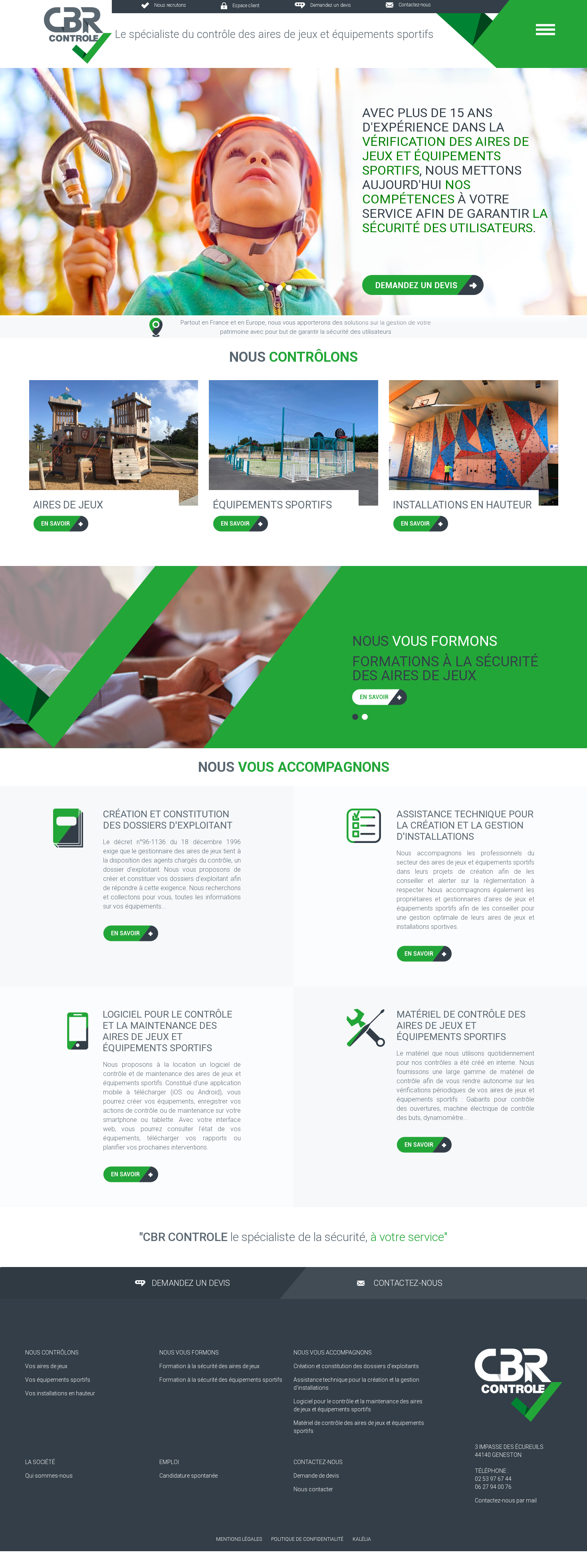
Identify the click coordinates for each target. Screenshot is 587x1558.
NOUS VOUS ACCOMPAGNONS (333, 1352)
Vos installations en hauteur (60, 1393)
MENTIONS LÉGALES (239, 1539)
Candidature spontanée (188, 1475)
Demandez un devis (330, 5)
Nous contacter (313, 1489)
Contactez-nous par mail (506, 1500)
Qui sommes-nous (49, 1475)
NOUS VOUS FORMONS (189, 1352)
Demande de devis (316, 1475)
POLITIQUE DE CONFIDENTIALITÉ (307, 1539)
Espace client (246, 5)
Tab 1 (355, 717)
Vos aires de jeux (46, 1366)
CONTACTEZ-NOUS (318, 1462)
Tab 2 (365, 717)
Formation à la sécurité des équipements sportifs (220, 1380)
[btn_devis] (423, 290)
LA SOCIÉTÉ (40, 1462)
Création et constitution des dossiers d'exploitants (356, 1366)
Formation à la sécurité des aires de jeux (209, 1366)
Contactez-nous (415, 5)
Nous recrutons (170, 5)
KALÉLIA (362, 1539)
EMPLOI (169, 1462)
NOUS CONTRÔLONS (52, 1352)
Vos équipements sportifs (57, 1380)
